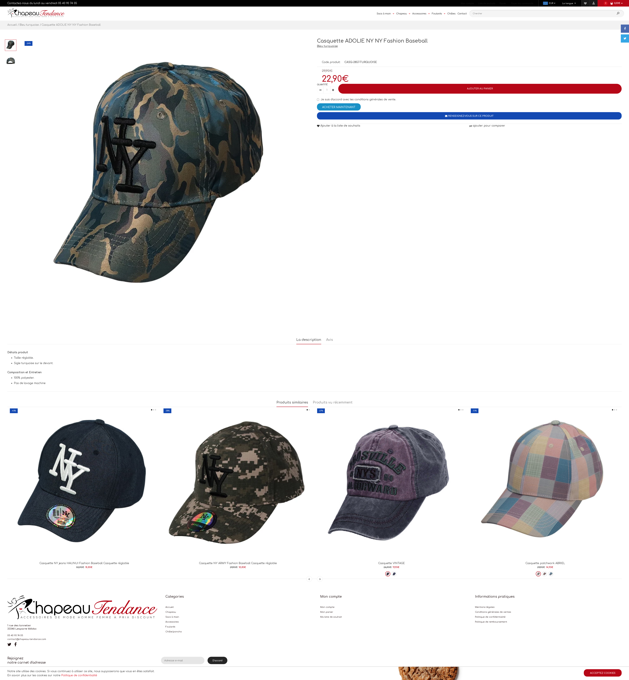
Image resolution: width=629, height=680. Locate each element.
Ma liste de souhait (331, 617)
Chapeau (170, 612)
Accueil (169, 607)
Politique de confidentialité (490, 617)
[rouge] (387, 573)
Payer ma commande (522, 3)
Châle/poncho (173, 632)
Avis (329, 340)
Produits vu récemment (333, 402)
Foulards (170, 627)
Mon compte (467, 3)
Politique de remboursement (491, 622)
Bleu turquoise (327, 46)
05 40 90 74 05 (67, 3)
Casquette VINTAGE (391, 563)
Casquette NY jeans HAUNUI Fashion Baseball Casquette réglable (84, 563)
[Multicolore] (538, 573)
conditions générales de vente (374, 99)
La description (308, 340)
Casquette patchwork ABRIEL (545, 563)
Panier (503, 3)
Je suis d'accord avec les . (358, 99)
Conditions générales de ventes (493, 612)
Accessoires (172, 622)
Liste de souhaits (486, 3)
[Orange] (544, 573)
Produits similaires (292, 402)
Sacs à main (172, 617)
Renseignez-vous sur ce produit (471, 116)
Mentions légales (485, 607)
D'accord (217, 660)
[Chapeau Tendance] (36, 16)
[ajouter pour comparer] (84, 545)
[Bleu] (394, 573)
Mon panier (326, 612)
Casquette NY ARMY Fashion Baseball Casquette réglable (238, 563)
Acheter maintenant (338, 107)
